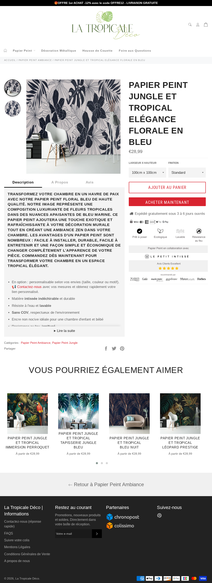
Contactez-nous (29, 287)
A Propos (59, 182)
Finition (173, 163)
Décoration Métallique (58, 50)
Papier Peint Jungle (65, 342)
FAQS (8, 533)
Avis (90, 182)
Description (23, 182)
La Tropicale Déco (27, 578)
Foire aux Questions (135, 50)
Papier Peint (23, 50)
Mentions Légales (17, 547)
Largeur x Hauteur (143, 163)
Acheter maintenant (167, 202)
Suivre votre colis (16, 540)
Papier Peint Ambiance (36, 342)
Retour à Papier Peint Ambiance (108, 484)
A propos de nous (17, 561)
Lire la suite (65, 331)
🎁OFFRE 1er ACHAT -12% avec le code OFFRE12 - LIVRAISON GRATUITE (106, 3)
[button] (96, 463)
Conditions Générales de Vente (27, 554)
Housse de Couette (97, 50)
